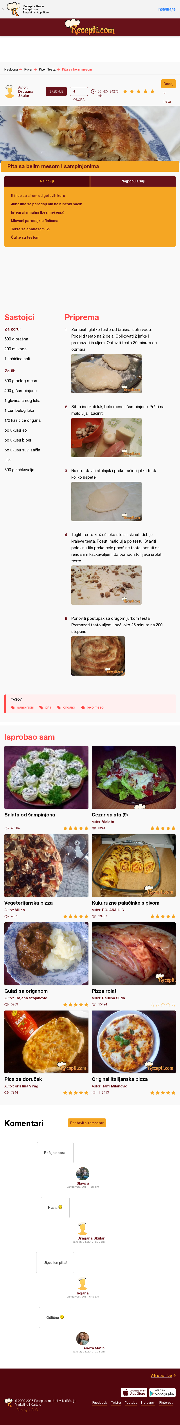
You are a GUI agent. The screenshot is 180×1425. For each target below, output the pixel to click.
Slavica (83, 1183)
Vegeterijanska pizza (46, 876)
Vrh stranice (161, 1375)
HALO (33, 1410)
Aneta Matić (94, 1348)
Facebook (99, 1402)
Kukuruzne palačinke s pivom (134, 876)
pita (48, 707)
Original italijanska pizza (134, 1053)
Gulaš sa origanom (46, 964)
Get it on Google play (162, 1392)
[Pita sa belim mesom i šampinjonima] (118, 373)
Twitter (116, 1402)
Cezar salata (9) (134, 788)
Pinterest (166, 1402)
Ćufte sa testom (25, 237)
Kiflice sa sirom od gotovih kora (38, 195)
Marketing (21, 1404)
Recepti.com (90, 27)
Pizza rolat (134, 964)
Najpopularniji (133, 181)
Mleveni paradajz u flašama (34, 220)
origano (69, 707)
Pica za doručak (46, 1053)
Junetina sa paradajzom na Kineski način (46, 204)
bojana (83, 1293)
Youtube (131, 1402)
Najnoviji (47, 181)
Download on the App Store (134, 1392)
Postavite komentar (87, 1123)
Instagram (148, 1402)
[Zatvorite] (3, 9)
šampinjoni (25, 707)
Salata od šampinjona (46, 788)
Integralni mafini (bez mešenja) (37, 212)
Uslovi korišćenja (64, 1401)
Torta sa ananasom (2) (30, 229)
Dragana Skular (25, 93)
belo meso (95, 707)
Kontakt (36, 1404)
